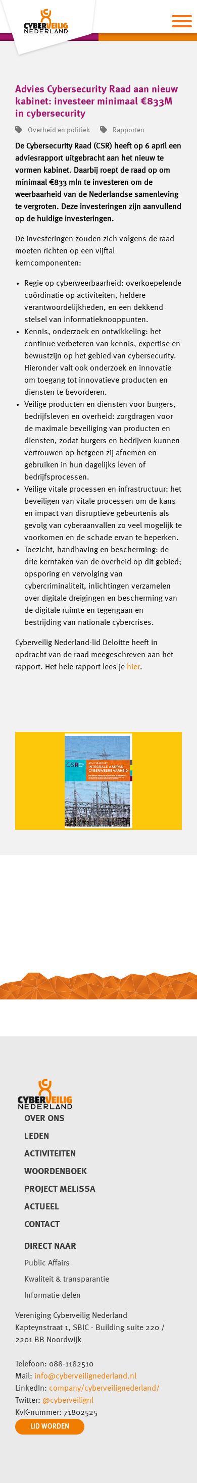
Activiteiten (50, 1153)
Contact (42, 1224)
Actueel (41, 1206)
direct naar (50, 1246)
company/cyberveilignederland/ (104, 1389)
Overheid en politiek (58, 130)
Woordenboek (55, 1171)
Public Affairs (47, 1263)
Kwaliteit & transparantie (66, 1280)
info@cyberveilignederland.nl (85, 1376)
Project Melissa (59, 1189)
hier (133, 667)
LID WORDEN (49, 1426)
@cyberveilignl (67, 1401)
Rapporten (127, 130)
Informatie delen (52, 1296)
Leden (36, 1136)
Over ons (44, 1118)
